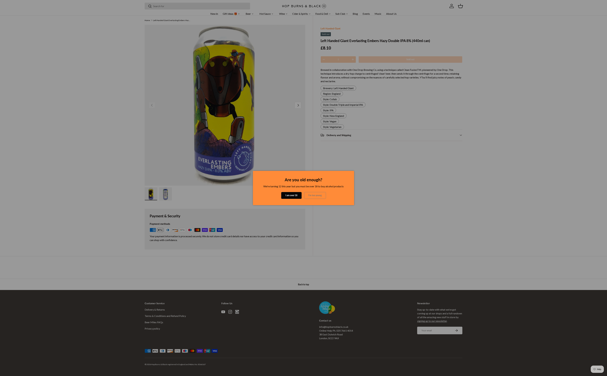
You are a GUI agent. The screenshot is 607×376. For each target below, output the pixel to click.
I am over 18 (291, 195)
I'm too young (315, 195)
